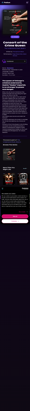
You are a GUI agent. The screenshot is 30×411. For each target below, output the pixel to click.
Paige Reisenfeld (17, 54)
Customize (14, 221)
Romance (10, 68)
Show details (22, 211)
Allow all (15, 216)
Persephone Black (18, 51)
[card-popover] (9, 154)
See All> (25, 168)
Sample (16, 37)
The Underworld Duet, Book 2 (15, 48)
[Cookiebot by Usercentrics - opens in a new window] (22, 189)
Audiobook (10, 61)
